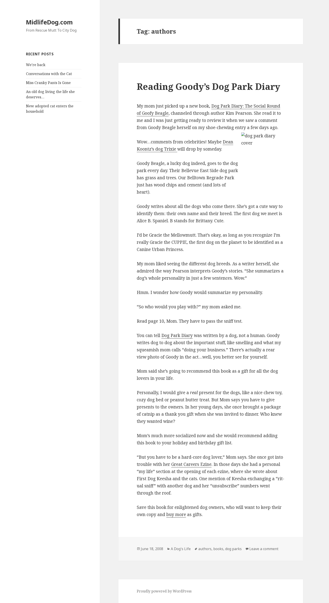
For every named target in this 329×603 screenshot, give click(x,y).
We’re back (35, 64)
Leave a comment (263, 548)
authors (205, 548)
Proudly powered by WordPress (164, 591)
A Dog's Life (181, 548)
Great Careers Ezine (191, 464)
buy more (176, 514)
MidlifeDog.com (49, 22)
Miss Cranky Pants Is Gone (48, 82)
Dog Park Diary (177, 335)
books (218, 548)
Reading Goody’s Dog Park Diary (208, 86)
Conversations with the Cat (49, 73)
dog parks (233, 548)
